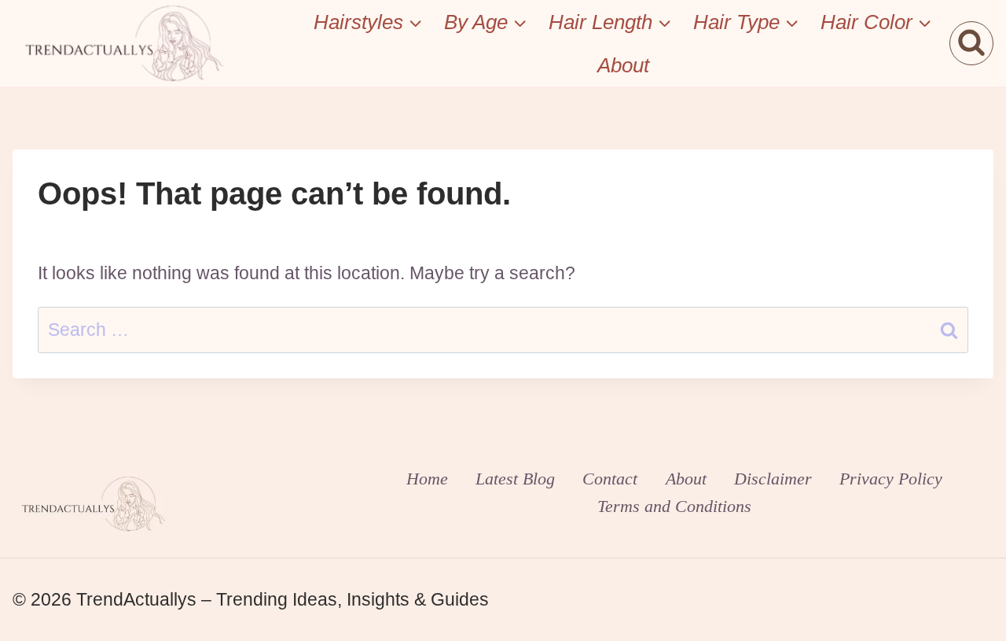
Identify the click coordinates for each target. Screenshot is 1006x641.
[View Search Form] (971, 43)
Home (427, 478)
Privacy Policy (890, 478)
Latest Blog (515, 478)
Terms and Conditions (674, 506)
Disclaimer (773, 478)
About (623, 65)
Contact (609, 478)
